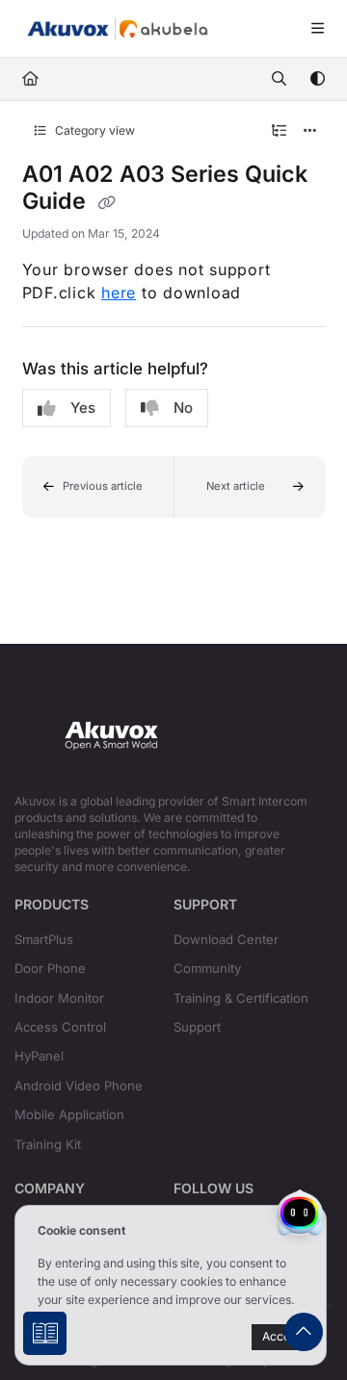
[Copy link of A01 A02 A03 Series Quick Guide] (107, 203)
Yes (82, 407)
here (118, 292)
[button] (98, 487)
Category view (93, 130)
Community (207, 968)
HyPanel (39, 1055)
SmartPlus (43, 939)
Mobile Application (69, 1114)
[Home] (117, 29)
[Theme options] (317, 79)
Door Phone (50, 968)
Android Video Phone (78, 1085)
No (183, 407)
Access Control (60, 1027)
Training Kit (47, 1144)
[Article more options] (310, 130)
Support (197, 1027)
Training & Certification (241, 998)
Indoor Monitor (59, 998)
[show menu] (317, 28)
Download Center (226, 939)
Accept (281, 1336)
